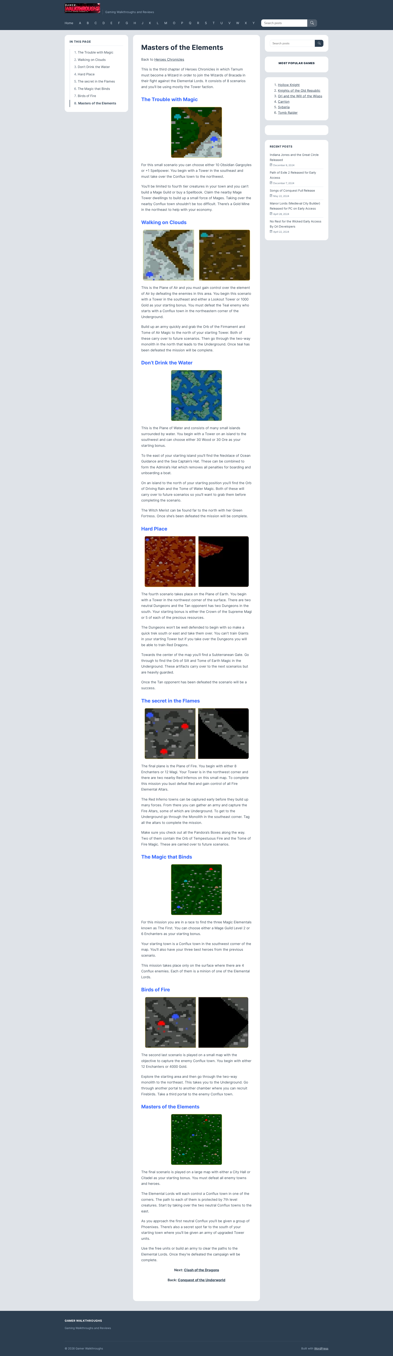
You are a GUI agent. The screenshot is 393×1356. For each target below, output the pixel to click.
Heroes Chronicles (169, 59)
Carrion (283, 101)
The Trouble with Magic (95, 52)
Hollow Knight (289, 85)
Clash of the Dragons (201, 1270)
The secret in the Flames (96, 81)
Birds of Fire (87, 96)
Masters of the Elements (97, 103)
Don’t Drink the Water (94, 67)
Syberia (284, 107)
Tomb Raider (288, 113)
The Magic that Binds (94, 89)
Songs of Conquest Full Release (292, 190)
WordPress (321, 1348)
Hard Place (86, 74)
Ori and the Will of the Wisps (300, 96)
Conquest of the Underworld (201, 1280)
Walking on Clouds (92, 60)
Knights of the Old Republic (299, 90)
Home (69, 23)
